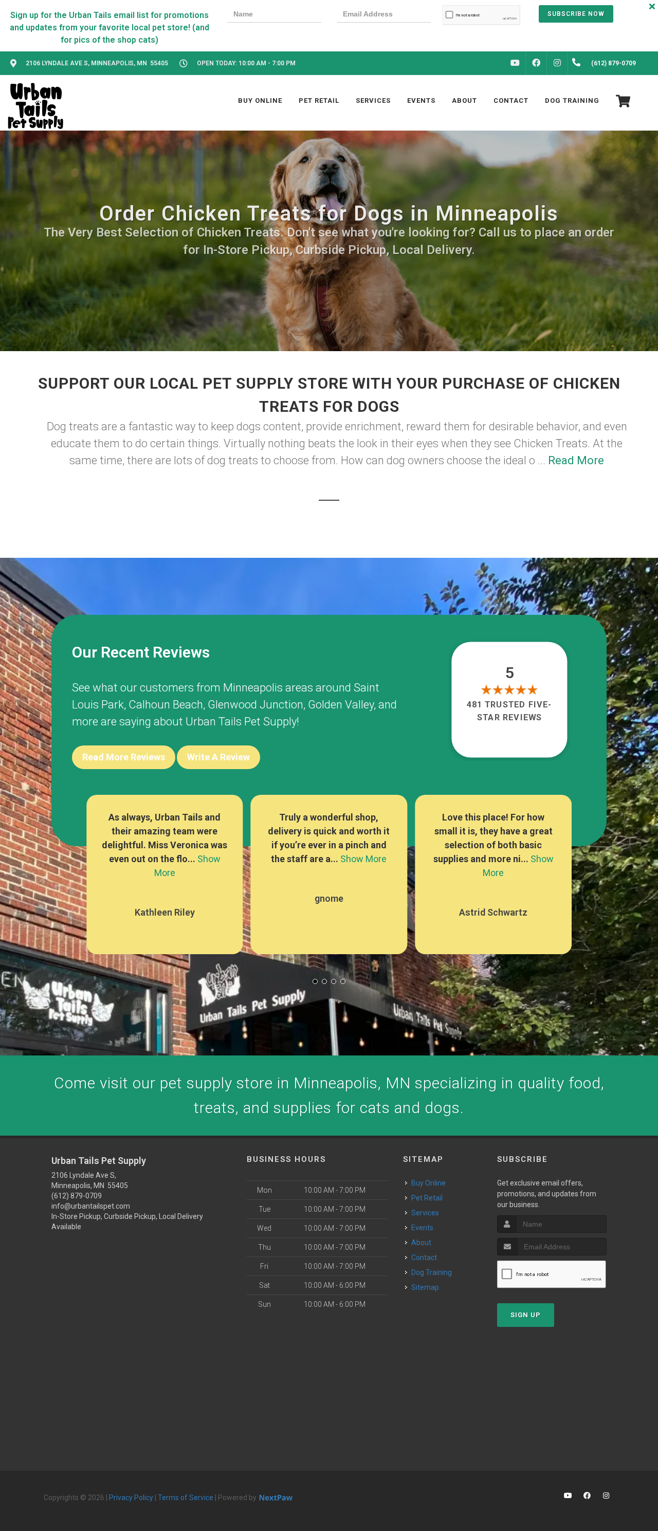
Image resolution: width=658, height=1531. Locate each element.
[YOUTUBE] (515, 63)
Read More (576, 460)
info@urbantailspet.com (90, 1206)
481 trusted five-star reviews (510, 711)
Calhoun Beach (166, 704)
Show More (363, 858)
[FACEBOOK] (536, 63)
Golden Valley (341, 704)
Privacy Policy (131, 1497)
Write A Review (218, 757)
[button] (315, 981)
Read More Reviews (123, 757)
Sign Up (525, 1315)
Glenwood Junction (255, 704)
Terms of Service (185, 1497)
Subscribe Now (576, 13)
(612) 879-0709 (76, 1196)
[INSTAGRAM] (557, 63)
